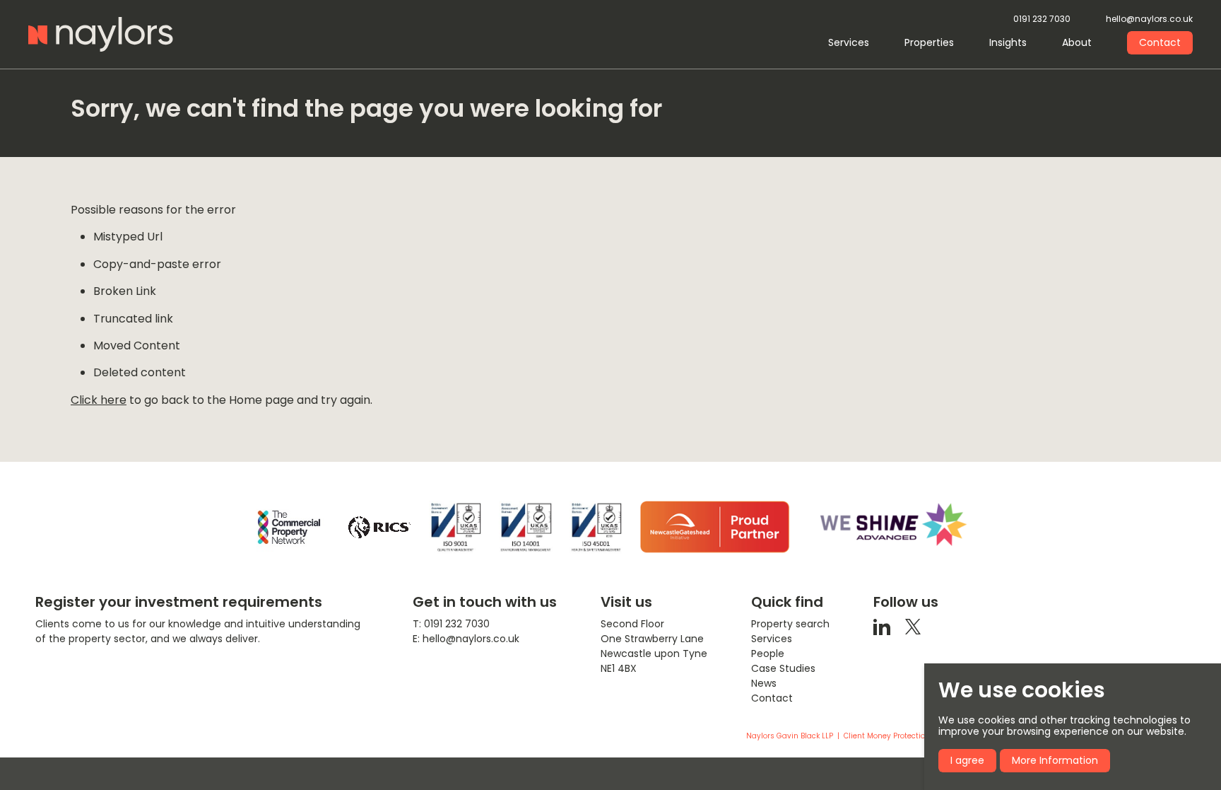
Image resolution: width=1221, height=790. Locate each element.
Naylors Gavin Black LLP (789, 736)
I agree (967, 760)
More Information (1055, 760)
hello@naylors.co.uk (1149, 19)
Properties (929, 42)
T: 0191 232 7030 (451, 624)
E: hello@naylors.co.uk (466, 639)
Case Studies (783, 668)
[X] (912, 626)
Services (848, 42)
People (767, 653)
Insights (1008, 42)
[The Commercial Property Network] (289, 527)
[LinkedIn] (881, 626)
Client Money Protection (887, 736)
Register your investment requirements (178, 602)
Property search (790, 624)
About (1077, 42)
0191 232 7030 (1041, 19)
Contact (1160, 42)
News (764, 683)
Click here (98, 400)
